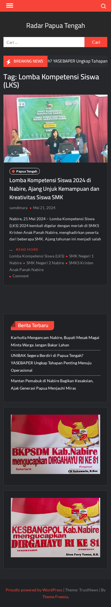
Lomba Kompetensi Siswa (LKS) (36, 255)
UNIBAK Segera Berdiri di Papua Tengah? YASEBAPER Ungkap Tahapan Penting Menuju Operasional (51, 363)
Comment (21, 276)
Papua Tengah (26, 171)
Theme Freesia (55, 596)
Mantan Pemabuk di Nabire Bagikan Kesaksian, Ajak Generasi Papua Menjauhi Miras (52, 384)
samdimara (18, 207)
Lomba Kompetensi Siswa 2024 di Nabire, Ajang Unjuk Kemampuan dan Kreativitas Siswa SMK (54, 188)
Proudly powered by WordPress (34, 589)
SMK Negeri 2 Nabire (45, 262)
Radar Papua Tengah (55, 25)
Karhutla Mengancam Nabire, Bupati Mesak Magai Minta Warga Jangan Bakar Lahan (55, 341)
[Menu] (9, 5)
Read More (27, 249)
